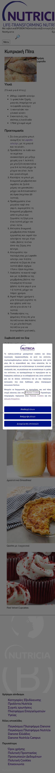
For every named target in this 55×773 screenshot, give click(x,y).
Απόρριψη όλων (27, 416)
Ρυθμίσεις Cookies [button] (32, 393)
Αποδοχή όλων (28, 409)
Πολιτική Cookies (37, 396)
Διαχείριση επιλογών (27, 423)
